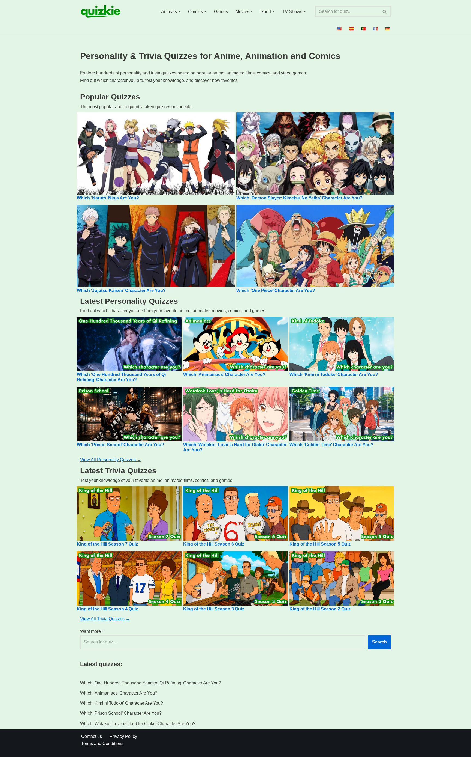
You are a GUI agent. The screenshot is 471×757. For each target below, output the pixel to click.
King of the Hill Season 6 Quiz (213, 544)
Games (221, 11)
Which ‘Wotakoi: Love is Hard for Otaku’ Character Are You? (137, 723)
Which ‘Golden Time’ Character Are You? (331, 444)
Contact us (91, 736)
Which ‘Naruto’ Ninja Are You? (108, 198)
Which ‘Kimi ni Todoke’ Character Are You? (333, 374)
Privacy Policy (123, 736)
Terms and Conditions (102, 743)
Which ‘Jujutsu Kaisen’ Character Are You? (121, 290)
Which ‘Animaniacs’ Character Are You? (224, 374)
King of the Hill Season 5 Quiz (320, 544)
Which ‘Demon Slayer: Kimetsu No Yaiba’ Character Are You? (299, 198)
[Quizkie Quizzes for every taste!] (100, 11)
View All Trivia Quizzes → (105, 618)
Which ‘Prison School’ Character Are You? (120, 444)
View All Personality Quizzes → (110, 459)
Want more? (91, 631)
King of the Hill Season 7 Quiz (107, 544)
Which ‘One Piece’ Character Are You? (275, 290)
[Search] (385, 11)
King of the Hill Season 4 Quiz (107, 609)
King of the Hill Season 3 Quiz (213, 609)
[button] (179, 11)
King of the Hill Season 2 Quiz (320, 609)
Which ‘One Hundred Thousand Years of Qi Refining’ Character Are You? (150, 683)
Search (379, 642)
